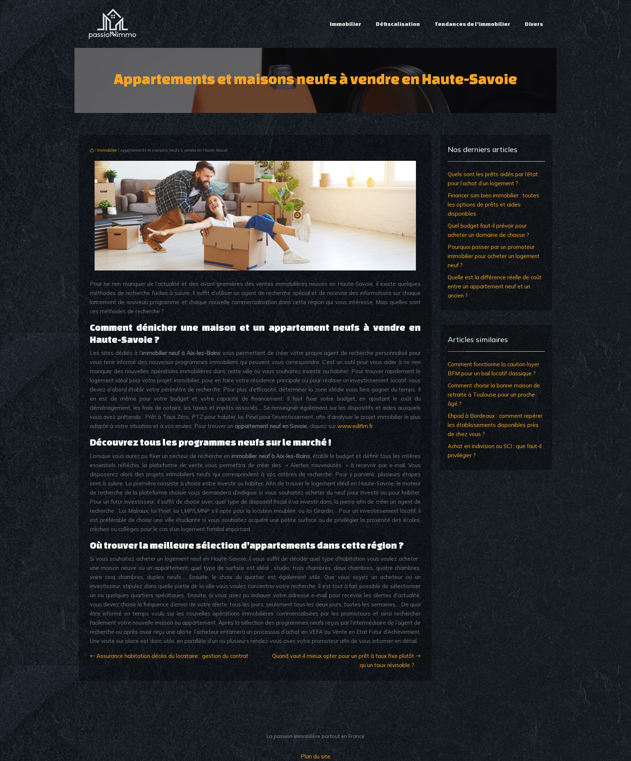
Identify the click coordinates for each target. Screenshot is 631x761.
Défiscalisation (398, 24)
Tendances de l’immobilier (472, 24)
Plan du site (315, 756)
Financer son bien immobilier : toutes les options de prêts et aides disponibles (493, 204)
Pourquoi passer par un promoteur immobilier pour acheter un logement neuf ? (494, 256)
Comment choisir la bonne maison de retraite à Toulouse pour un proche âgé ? (494, 394)
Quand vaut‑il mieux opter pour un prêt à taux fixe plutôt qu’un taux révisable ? (343, 660)
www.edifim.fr (355, 426)
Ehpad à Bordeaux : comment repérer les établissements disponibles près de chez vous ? (495, 425)
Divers (534, 24)
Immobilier (345, 24)
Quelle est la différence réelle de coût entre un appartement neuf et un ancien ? (495, 286)
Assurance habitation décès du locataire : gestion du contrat (172, 655)
